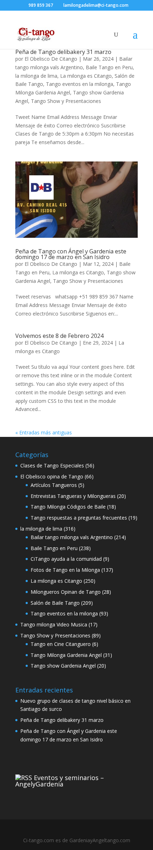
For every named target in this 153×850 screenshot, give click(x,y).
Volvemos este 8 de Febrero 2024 (59, 336)
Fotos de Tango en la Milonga (65, 569)
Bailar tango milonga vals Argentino (72, 537)
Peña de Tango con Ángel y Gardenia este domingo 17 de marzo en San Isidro (70, 254)
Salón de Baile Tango (55, 602)
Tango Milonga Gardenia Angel (66, 655)
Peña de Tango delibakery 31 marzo (63, 52)
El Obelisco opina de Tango (51, 476)
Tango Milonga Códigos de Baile (68, 506)
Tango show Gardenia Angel (63, 665)
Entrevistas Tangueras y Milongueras (73, 496)
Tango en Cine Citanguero (61, 644)
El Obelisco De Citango (51, 58)
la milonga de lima (36, 75)
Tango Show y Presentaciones (66, 101)
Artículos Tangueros (54, 485)
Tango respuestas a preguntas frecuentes (79, 517)
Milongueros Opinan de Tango (66, 591)
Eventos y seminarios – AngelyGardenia (59, 780)
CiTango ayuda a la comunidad (66, 558)
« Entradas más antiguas (43, 432)
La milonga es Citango (86, 75)
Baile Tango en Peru (109, 67)
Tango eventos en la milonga (79, 84)
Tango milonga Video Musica (53, 624)
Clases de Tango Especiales (52, 465)
